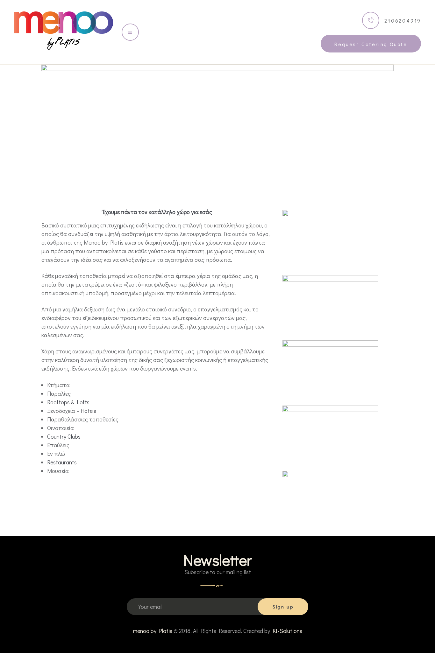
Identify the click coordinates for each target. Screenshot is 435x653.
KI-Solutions (287, 631)
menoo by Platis (152, 631)
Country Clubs (64, 436)
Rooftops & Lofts (68, 402)
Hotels (88, 410)
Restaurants (62, 462)
